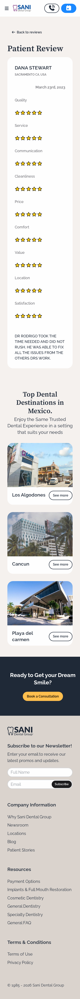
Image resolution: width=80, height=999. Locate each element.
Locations (16, 833)
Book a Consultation (43, 696)
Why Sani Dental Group (29, 816)
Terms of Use (20, 954)
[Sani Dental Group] (22, 8)
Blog (11, 841)
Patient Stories (21, 850)
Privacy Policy (20, 962)
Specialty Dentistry (25, 914)
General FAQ (19, 922)
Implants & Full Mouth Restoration (39, 889)
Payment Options (23, 881)
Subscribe (62, 784)
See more (60, 495)
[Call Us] (51, 8)
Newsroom (17, 825)
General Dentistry (23, 906)
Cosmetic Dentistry (25, 898)
